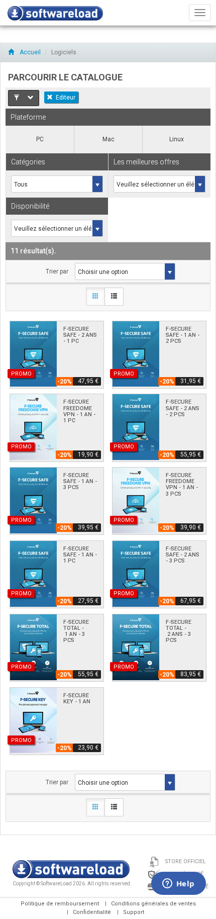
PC (40, 139)
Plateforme (28, 117)
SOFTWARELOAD (55, 15)
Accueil (29, 52)
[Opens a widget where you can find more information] (178, 884)
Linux (176, 139)
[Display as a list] (114, 296)
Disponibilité (30, 206)
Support (133, 912)
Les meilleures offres (146, 162)
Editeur (65, 97)
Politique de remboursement (60, 903)
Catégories (28, 162)
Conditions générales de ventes (153, 903)
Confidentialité (92, 912)
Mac (108, 139)
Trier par (57, 271)
